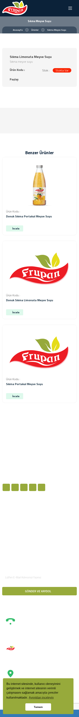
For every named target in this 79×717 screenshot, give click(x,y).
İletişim (49, 526)
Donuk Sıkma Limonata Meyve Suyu (29, 300)
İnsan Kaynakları (15, 534)
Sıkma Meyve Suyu (56, 30)
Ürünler (35, 30)
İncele (15, 228)
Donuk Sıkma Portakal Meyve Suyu (29, 216)
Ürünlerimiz (12, 515)
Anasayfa (18, 30)
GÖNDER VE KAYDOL (38, 591)
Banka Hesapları (55, 520)
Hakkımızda (12, 509)
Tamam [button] (38, 706)
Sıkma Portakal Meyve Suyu (24, 384)
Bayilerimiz (12, 528)
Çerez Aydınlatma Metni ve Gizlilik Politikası (58, 511)
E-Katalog (11, 540)
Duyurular (11, 521)
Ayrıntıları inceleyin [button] (41, 697)
